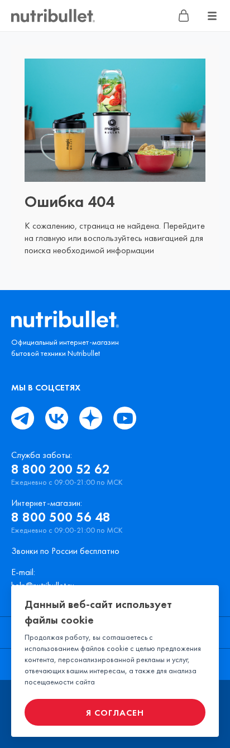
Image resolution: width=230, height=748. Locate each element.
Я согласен (115, 712)
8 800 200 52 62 (60, 469)
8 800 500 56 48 (61, 517)
